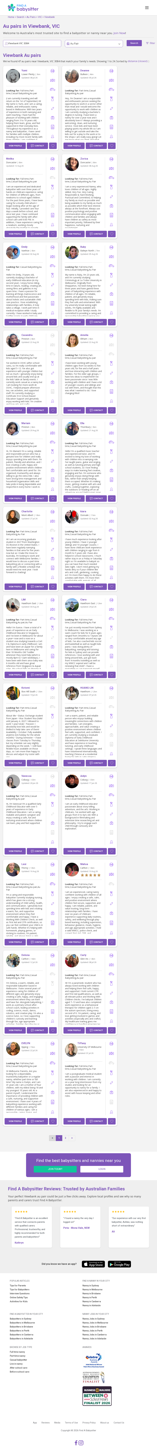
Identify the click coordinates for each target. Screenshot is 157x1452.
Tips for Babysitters (19, 1289)
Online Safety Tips (19, 1297)
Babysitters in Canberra (21, 1334)
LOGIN (101, 1169)
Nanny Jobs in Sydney (93, 1319)
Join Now (119, 33)
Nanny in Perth (89, 1297)
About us (104, 1422)
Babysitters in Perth (19, 1330)
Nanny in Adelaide (91, 1305)
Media (57, 1422)
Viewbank (49, 17)
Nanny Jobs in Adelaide (94, 1338)
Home (11, 17)
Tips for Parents (18, 1285)
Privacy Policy (89, 1422)
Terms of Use (71, 1422)
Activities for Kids (19, 1301)
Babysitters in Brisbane (21, 1326)
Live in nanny (16, 1364)
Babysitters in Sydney (20, 1319)
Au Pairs (31, 17)
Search (20, 17)
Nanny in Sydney (90, 1285)
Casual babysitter (18, 1360)
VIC (40, 17)
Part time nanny (17, 1356)
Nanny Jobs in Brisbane (94, 1326)
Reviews (46, 1422)
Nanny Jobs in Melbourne (95, 1322)
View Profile (15, 146)
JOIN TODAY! (55, 1169)
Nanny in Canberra (91, 1301)
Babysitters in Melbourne (22, 1322)
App (35, 1422)
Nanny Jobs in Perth (92, 1330)
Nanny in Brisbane (91, 1293)
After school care (18, 1368)
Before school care (19, 1372)
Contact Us (119, 1422)
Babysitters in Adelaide (21, 1338)
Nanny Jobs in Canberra (94, 1334)
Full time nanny (17, 1352)
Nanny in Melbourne (92, 1289)
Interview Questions (20, 1293)
